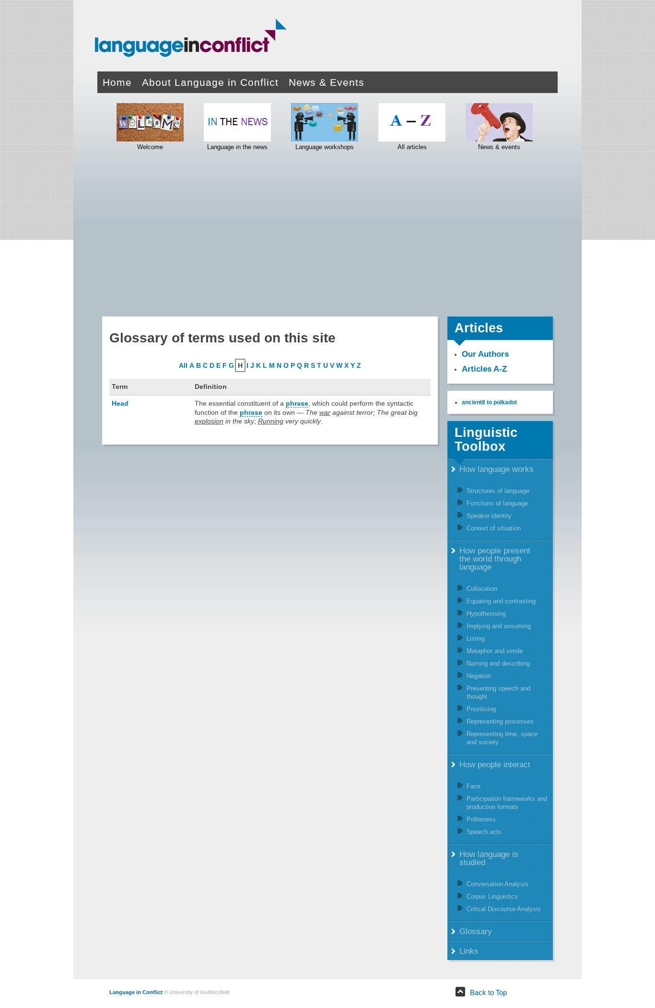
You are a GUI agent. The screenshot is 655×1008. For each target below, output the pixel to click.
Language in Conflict (136, 992)
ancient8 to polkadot (489, 402)
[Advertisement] (327, 232)
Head (120, 403)
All (183, 365)
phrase (297, 403)
